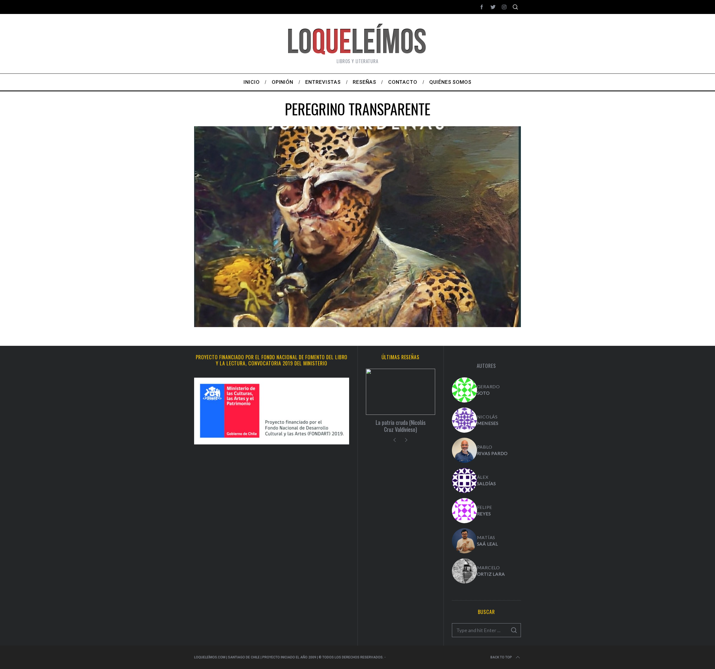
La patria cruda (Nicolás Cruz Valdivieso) (401, 426)
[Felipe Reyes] (464, 510)
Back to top (501, 657)
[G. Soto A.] (464, 390)
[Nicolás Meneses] (464, 420)
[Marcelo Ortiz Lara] (464, 571)
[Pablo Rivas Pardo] (464, 450)
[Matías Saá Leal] (464, 540)
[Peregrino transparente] (357, 325)
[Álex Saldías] (464, 480)
